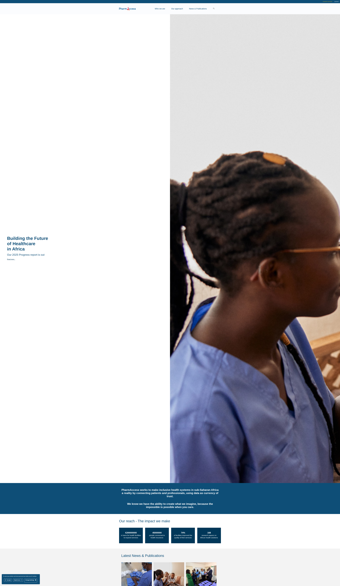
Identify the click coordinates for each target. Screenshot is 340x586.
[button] (214, 8)
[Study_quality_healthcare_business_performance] (136, 574)
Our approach (177, 9)
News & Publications (198, 9)
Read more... (11, 259)
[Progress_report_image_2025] (169, 574)
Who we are (160, 9)
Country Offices (327, 1)
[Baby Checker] (201, 574)
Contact (336, 1)
